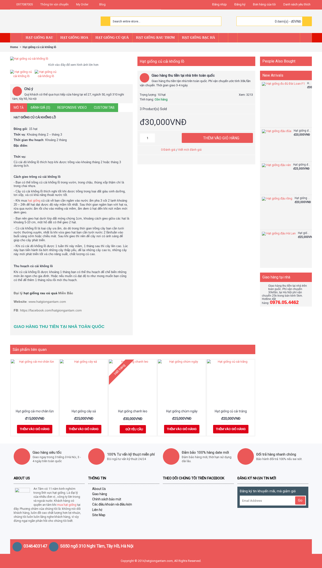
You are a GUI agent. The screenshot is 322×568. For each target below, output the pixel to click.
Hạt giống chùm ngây (182, 411)
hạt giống (34, 200)
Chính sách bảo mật (106, 499)
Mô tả (19, 107)
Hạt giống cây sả (84, 411)
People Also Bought (278, 61)
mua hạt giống (66, 504)
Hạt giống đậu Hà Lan (304, 233)
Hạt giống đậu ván (302, 164)
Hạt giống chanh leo (132, 411)
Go (300, 500)
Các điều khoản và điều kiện (112, 504)
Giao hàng (99, 494)
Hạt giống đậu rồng (303, 198)
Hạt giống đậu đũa (302, 130)
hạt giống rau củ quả (40, 293)
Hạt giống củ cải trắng (231, 411)
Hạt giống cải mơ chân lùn (35, 411)
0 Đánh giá (168, 149)
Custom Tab (104, 107)
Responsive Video (72, 107)
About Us (99, 489)
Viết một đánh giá (190, 149)
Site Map (98, 515)
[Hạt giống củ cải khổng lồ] (71, 59)
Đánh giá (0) (40, 107)
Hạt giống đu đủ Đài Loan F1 (309, 83)
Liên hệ (97, 510)
